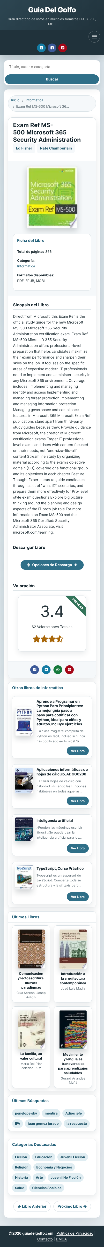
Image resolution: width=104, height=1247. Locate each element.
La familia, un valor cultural (31, 1056)
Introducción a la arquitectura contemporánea (73, 978)
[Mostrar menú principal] (94, 37)
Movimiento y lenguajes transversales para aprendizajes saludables (73, 1063)
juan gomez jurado (43, 1123)
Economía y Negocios (54, 1167)
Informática (34, 100)
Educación (43, 1157)
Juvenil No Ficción (66, 1177)
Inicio (15, 100)
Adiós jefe (73, 1113)
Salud (19, 1188)
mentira (51, 1113)
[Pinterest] (62, 48)
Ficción (21, 1157)
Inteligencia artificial (55, 820)
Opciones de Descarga (52, 564)
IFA (17, 1123)
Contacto (45, 1239)
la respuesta (77, 1123)
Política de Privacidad (75, 1233)
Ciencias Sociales (46, 1188)
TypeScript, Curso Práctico (60, 868)
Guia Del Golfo (52, 9)
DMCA (61, 1239)
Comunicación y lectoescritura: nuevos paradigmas (31, 980)
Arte (39, 1177)
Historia (21, 1177)
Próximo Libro (70, 1206)
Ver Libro (78, 751)
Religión (22, 1167)
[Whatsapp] (57, 669)
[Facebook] (52, 48)
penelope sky (26, 1113)
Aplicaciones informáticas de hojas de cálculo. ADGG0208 (62, 771)
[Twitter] (41, 48)
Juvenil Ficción (72, 1157)
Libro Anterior (34, 1206)
